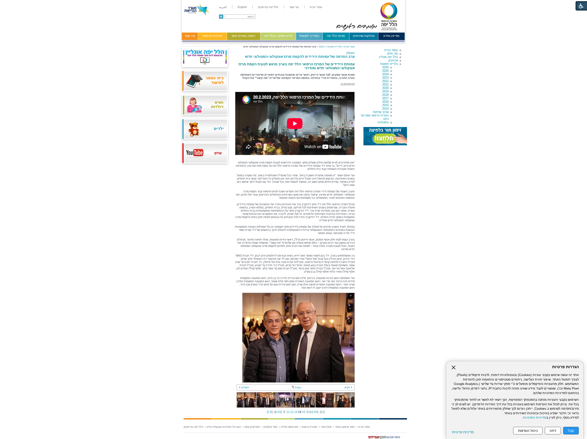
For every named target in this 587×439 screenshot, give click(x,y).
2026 (385, 67)
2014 (385, 108)
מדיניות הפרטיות (534, 417)
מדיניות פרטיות (463, 432)
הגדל (298, 387)
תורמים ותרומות (212, 36)
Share (351, 53)
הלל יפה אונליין (388, 57)
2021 (385, 84)
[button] (221, 16)
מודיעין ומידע (391, 36)
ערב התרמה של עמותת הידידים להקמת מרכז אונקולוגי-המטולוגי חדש (300, 56)
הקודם (245, 387)
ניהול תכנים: (393, 437)
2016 (385, 101)
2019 (385, 91)
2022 (385, 81)
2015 (385, 105)
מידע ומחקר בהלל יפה (278, 36)
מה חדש (392, 53)
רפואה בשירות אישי (243, 36)
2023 (385, 77)
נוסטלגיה (383, 122)
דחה (553, 431)
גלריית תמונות (389, 64)
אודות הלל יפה (336, 36)
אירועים (393, 60)
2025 (385, 70)
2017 (385, 98)
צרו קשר (190, 36)
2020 (385, 88)
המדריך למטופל (309, 36)
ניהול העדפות (528, 431)
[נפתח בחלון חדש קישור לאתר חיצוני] (385, 136)
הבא (347, 387)
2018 (385, 95)
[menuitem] (316, 7)
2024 (385, 74)
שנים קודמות (381, 112)
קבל (571, 431)
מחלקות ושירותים (364, 36)
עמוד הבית (391, 50)
